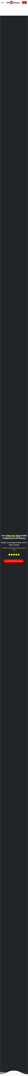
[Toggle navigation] (2, 2)
